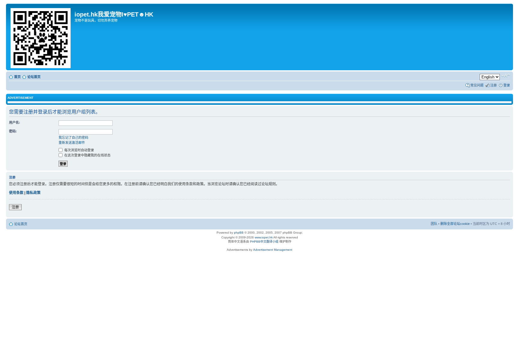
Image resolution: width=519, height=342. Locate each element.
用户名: (14, 122)
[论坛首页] (41, 37)
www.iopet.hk (263, 237)
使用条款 (16, 193)
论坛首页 (34, 77)
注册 (493, 85)
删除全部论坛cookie (455, 223)
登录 (506, 85)
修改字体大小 (505, 75)
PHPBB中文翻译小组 (264, 241)
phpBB (239, 232)
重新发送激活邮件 (72, 142)
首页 (17, 77)
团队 (434, 223)
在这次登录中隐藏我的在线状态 (87, 155)
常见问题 (477, 85)
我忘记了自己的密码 (73, 137)
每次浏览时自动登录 (78, 150)
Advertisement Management (272, 249)
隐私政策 (33, 193)
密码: (13, 131)
